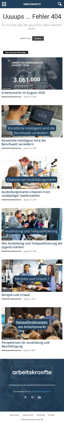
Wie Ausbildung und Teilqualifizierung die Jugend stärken (32, 245)
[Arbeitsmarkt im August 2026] (32, 73)
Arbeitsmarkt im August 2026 (23, 93)
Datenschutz (28, 415)
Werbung (40, 415)
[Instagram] (32, 397)
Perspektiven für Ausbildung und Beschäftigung (26, 344)
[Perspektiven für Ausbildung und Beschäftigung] (32, 323)
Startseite (37, 38)
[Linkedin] (39, 397)
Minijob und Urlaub (16, 295)
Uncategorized (8, 338)
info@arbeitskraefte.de (41, 391)
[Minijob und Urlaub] (32, 275)
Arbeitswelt (6, 88)
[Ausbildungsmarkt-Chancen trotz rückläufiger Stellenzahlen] (32, 173)
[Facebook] (25, 397)
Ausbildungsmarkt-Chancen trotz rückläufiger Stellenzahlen (26, 194)
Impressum (14, 415)
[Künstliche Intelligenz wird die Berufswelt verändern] (32, 121)
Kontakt (51, 415)
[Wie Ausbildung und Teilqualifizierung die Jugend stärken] (32, 224)
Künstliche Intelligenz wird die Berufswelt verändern (24, 142)
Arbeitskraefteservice (11, 97)
